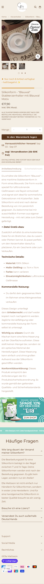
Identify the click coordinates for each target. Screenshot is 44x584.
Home (4, 17)
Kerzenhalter (16, 17)
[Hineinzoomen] (37, 56)
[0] (39, 7)
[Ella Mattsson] (22, 7)
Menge (5, 129)
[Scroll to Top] (40, 572)
